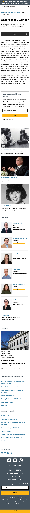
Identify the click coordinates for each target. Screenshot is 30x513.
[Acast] (11, 453)
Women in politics (6, 205)
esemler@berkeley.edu (19, 289)
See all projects (5, 441)
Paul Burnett (16, 223)
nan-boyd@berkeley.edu (19, 304)
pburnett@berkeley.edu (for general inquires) (13, 363)
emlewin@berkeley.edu (8, 319)
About (15, 34)
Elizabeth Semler (18, 284)
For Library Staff (15, 480)
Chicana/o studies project (8, 149)
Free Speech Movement (8, 419)
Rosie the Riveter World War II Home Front (13, 434)
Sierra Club (4, 405)
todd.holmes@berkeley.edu (20, 273)
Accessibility (15, 470)
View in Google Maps (9, 360)
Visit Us (7, 12)
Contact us (15, 476)
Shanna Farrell (17, 254)
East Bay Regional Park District (10, 399)
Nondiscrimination (15, 473)
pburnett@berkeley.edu (19, 229)
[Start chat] (15, 511)
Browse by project (8, 119)
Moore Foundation (6, 395)
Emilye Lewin (5, 315)
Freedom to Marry (6, 431)
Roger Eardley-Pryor (19, 238)
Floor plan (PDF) (6, 366)
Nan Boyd (15, 300)
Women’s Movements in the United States (13, 387)
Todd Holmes (16, 269)
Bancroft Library (16, 12)
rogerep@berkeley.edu (19, 242)
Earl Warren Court (6, 416)
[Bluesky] (8, 453)
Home (2, 12)
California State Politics (8, 177)
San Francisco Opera (7, 402)
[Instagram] (5, 453)
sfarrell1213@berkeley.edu (20, 258)
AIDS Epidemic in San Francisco (10, 437)
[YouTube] (2, 453)
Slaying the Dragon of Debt (9, 428)
